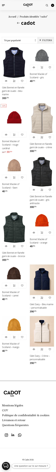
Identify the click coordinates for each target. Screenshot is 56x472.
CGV (5, 410)
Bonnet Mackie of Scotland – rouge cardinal (10, 145)
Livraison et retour (13, 420)
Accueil (12, 16)
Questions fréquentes (15, 425)
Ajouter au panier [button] (42, 67)
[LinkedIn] (13, 434)
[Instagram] (6, 434)
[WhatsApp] (19, 434)
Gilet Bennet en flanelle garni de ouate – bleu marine (13, 91)
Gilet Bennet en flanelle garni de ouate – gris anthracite (41, 200)
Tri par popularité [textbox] (12, 40)
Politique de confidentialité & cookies (25, 415)
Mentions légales (12, 405)
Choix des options (14, 81)
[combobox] (20, 40)
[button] (6, 466)
